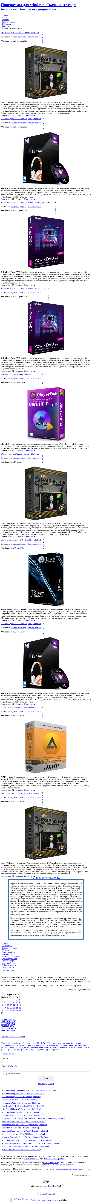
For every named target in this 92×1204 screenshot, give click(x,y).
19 (8, 1008)
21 (14, 1008)
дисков (30, 1045)
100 (54, 878)
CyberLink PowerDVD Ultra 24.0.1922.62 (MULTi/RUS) (23, 288)
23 (20, 1008)
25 (5, 1010)
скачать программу (50, 1163)
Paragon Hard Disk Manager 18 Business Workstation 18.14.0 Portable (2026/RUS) (33, 1118)
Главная (5, 15)
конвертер (73, 1045)
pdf (22, 1043)
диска (24, 1045)
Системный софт (8, 963)
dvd (13, 1043)
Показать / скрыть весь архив (13, 1037)
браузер (74, 1043)
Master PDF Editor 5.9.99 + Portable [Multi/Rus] (20, 1128)
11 (5, 1005)
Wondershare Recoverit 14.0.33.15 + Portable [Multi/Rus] (23, 1122)
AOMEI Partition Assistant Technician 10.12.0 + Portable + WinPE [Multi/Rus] (32, 1143)
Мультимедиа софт (18, 37)
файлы (10, 1049)
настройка (5, 1047)
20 (11, 1008)
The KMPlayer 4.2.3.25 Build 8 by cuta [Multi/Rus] (21, 624)
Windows (51, 1043)
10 (50, 878)
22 (17, 1008)
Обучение (6, 950)
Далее (59, 878)
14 (14, 1005)
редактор (55, 1047)
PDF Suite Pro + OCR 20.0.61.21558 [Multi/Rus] (20, 1115)
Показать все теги (8, 1054)
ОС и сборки (7, 946)
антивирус (60, 1043)
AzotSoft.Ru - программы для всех (44, 1200)
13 (11, 1005)
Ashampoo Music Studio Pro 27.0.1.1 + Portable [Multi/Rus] (25, 1131)
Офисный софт (8, 961)
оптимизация (25, 1047)
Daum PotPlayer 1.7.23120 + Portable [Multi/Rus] (20, 33)
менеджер (82, 1045)
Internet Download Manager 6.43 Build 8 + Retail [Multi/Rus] (25, 1146)
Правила (5, 20)
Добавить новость (9, 22)
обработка (14, 1047)
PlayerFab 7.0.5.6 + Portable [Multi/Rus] (16, 374)
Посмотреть (30, 115)
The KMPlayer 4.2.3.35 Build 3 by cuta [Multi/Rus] (21, 119)
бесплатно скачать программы (63, 1165)
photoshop (28, 1043)
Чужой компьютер (12, 1074)
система (63, 1047)
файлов (4, 1049)
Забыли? (12, 1066)
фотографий (30, 1049)
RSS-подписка (7, 24)
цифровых (40, 1049)
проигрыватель (45, 1047)
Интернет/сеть (7, 954)
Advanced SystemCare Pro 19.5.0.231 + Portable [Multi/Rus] (25, 1137)
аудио (67, 1043)
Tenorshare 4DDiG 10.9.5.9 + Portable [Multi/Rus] (21, 1103)
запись (45, 1045)
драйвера (37, 1045)
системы (71, 1047)
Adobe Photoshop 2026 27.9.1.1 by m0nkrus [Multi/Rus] (23, 1094)
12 (8, 1005)
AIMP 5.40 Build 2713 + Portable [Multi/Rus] (18, 707)
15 (17, 1005)
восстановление (7, 1045)
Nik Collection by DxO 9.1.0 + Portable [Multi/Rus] (21, 1097)
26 (8, 1010)
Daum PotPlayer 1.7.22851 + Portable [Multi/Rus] (20, 793)
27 (11, 1010)
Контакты (6, 26)
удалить (86, 1047)
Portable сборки (8, 970)
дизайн (18, 1045)
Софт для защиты (9, 965)
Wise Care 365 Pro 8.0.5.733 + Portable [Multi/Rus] (21, 1109)
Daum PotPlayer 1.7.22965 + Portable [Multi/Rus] (20, 454)
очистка (34, 1047)
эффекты (55, 1049)
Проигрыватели (34, 37)
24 (2, 1010)
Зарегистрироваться (46, 1084)
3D (2, 1043)
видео (80, 1043)
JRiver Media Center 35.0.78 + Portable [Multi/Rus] (21, 540)
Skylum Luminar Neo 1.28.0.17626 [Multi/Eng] (20, 1100)
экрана (48, 1049)
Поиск (4, 18)
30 (20, 1010)
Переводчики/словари (11, 956)
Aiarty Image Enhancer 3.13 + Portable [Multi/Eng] (21, 1150)
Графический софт (9, 952)
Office (17, 1043)
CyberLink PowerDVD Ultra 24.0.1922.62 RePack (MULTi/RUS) (26, 202)
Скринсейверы (8, 967)
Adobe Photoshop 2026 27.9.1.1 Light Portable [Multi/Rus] (24, 1125)
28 (14, 1010)
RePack (43, 1043)
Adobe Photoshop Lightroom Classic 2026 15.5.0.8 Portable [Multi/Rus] (29, 1090)
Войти (46, 1078)
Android (7, 1043)
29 (17, 1010)
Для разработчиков (9, 948)
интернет (64, 1045)
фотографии (19, 1049)
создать (79, 1047)
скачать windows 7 (31, 1159)
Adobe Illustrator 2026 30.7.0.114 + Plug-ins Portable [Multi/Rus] (26, 1140)
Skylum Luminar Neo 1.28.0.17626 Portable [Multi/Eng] (23, 1134)
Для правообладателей (46, 1194)
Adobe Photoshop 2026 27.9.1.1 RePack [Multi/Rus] (22, 1112)
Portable (36, 1043)
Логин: (5, 1059)
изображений (54, 1045)
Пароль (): (9, 1066)
